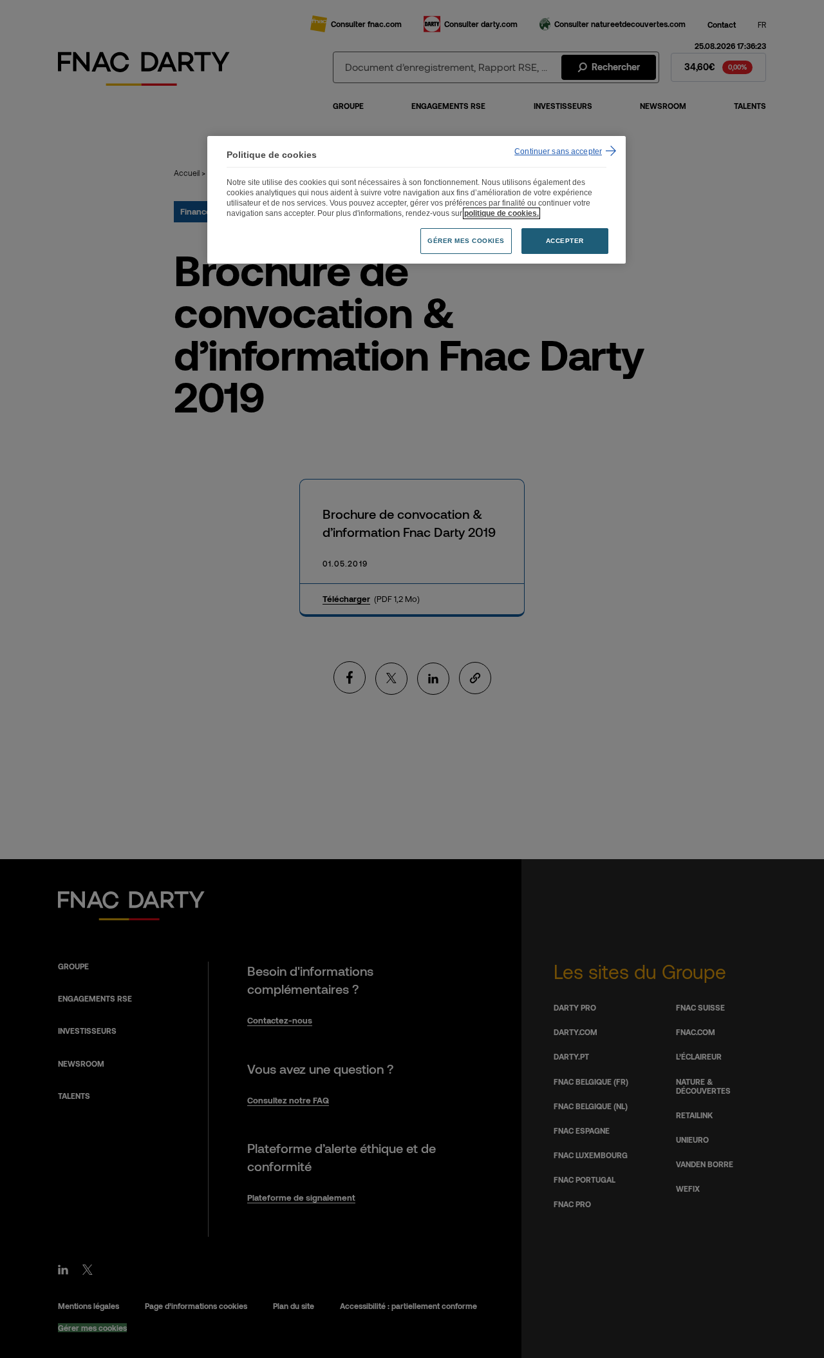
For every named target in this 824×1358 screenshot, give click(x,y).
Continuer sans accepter (558, 151)
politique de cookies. (501, 213)
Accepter (565, 240)
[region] (416, 200)
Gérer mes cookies (466, 240)
